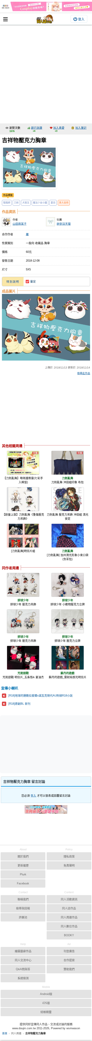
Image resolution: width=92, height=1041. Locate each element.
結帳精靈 (46, 1012)
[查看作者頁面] (6, 221)
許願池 (23, 917)
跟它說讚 (36, 127)
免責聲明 (69, 865)
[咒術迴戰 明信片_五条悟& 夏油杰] (23, 658)
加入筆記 (80, 127)
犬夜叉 (25, 202)
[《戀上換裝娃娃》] (46, 6)
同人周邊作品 (69, 917)
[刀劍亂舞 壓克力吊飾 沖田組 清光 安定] (67, 499)
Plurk (23, 874)
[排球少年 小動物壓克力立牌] (67, 585)
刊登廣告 (69, 951)
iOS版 (46, 1003)
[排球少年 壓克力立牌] (67, 621)
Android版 (46, 994)
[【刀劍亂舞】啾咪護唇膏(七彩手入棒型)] (23, 463)
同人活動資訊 (69, 899)
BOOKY (69, 935)
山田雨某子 (20, 223)
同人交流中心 (23, 960)
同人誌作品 (69, 908)
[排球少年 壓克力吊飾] (23, 585)
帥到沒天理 (64, 223)
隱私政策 (69, 856)
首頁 (4, 1033)
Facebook (23, 883)
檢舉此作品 (83, 373)
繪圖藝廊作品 (23, 951)
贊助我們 (69, 969)
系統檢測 (23, 978)
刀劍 (16, 202)
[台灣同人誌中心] (45, 19)
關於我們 (23, 856)
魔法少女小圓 (40, 202)
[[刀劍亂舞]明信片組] (23, 536)
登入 (81, 19)
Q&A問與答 (23, 969)
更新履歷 (23, 865)
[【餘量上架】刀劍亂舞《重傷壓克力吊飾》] (23, 499)
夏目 (53, 202)
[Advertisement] (46, 73)
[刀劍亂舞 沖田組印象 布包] (67, 463)
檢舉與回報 (23, 908)
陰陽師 (6, 202)
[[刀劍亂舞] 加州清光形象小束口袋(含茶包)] (67, 536)
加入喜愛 (58, 127)
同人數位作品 (69, 926)
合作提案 (69, 960)
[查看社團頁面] (50, 221)
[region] (36, 410)
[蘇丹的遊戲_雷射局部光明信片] (67, 658)
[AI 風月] (46, 811)
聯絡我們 (23, 899)
